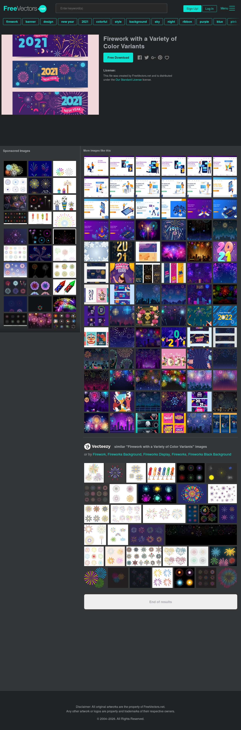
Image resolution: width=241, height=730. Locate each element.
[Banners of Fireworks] (225, 423)
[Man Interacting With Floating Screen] (174, 209)
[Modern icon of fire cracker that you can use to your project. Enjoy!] (191, 473)
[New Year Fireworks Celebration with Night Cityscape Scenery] (225, 230)
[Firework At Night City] (199, 423)
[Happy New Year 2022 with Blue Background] (225, 316)
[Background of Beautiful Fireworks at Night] (174, 252)
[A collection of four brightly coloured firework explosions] (184, 578)
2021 (85, 21)
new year (67, 21)
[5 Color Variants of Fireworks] (148, 230)
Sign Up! (192, 8)
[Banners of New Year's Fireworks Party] (148, 423)
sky (157, 21)
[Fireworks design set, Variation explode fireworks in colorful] (15, 321)
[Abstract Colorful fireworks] (15, 236)
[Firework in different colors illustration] (64, 287)
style (118, 21)
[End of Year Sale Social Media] (174, 423)
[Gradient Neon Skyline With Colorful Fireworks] (122, 423)
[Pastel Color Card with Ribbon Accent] (148, 252)
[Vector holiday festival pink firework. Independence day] (40, 321)
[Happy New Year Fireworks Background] (122, 380)
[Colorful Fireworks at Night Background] (174, 402)
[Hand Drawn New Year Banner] (122, 294)
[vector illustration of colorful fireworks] (40, 304)
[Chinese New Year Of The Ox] (148, 316)
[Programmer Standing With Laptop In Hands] (148, 187)
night (171, 21)
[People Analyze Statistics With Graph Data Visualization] (199, 209)
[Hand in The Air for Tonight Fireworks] (122, 359)
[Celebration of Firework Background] (148, 359)
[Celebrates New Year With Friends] (174, 337)
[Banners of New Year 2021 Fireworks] (148, 273)
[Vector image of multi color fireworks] (15, 168)
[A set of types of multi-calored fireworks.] (40, 168)
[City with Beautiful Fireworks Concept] (199, 294)
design (48, 21)
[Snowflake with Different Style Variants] (96, 252)
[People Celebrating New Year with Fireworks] (96, 359)
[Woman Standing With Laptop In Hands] (199, 187)
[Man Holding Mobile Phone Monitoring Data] (148, 209)
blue (220, 21)
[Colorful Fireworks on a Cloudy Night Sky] (225, 294)
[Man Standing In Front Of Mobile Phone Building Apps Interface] (96, 209)
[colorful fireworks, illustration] (40, 202)
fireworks (179, 454)
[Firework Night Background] (174, 294)
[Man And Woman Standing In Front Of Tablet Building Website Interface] (122, 209)
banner (31, 21)
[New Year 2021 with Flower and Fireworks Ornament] (174, 359)
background (138, 21)
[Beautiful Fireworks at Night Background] (174, 316)
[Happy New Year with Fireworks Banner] (174, 273)
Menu (224, 8)
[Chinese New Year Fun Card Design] (96, 337)
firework (12, 21)
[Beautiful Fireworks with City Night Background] (199, 252)
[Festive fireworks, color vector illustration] (64, 202)
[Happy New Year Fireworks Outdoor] (174, 380)
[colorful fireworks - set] (40, 236)
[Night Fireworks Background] (225, 380)
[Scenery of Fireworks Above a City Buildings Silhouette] (225, 402)
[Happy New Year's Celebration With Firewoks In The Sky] (199, 316)
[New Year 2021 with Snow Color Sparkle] (122, 252)
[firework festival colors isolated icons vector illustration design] (64, 185)
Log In (209, 8)
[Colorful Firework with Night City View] (96, 402)
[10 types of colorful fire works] (15, 270)
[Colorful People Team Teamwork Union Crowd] (64, 168)
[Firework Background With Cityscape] (122, 316)
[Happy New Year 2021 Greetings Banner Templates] (199, 337)
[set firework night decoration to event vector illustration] (206, 578)
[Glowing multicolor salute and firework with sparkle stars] (64, 304)
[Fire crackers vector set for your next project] (161, 473)
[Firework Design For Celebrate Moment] (15, 304)
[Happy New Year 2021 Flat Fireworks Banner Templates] (96, 273)
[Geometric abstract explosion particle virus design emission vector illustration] (40, 287)
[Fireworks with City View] (199, 230)
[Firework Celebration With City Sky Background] (148, 294)
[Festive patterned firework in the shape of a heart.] (15, 202)
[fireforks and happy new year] (40, 270)
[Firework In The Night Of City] (199, 273)
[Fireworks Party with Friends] (174, 230)
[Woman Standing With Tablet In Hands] (174, 187)
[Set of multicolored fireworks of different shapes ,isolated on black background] (64, 321)
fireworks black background (209, 454)
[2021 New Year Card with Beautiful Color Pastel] (96, 294)
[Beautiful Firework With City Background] (148, 337)
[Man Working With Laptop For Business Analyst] (122, 187)
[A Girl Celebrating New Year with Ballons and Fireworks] (122, 273)
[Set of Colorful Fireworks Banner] (225, 337)
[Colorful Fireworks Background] (225, 273)
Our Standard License (129, 79)
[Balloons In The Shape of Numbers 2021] (225, 252)
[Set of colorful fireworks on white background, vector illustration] (64, 270)
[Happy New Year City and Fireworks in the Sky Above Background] (199, 380)
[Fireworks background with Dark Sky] (122, 337)
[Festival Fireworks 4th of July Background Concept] (199, 359)
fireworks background (124, 454)
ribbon (187, 21)
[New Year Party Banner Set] (199, 402)
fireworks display (156, 454)
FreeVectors (25, 9)
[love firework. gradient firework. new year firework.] (64, 236)
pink (234, 21)
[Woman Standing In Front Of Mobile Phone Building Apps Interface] (225, 187)
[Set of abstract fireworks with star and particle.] (15, 185)
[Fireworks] (95, 578)
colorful (101, 21)
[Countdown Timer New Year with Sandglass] (122, 402)
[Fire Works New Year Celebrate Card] (96, 316)
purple (204, 21)
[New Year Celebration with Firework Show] (148, 402)
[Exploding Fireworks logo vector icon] (162, 578)
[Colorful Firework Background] (148, 380)
